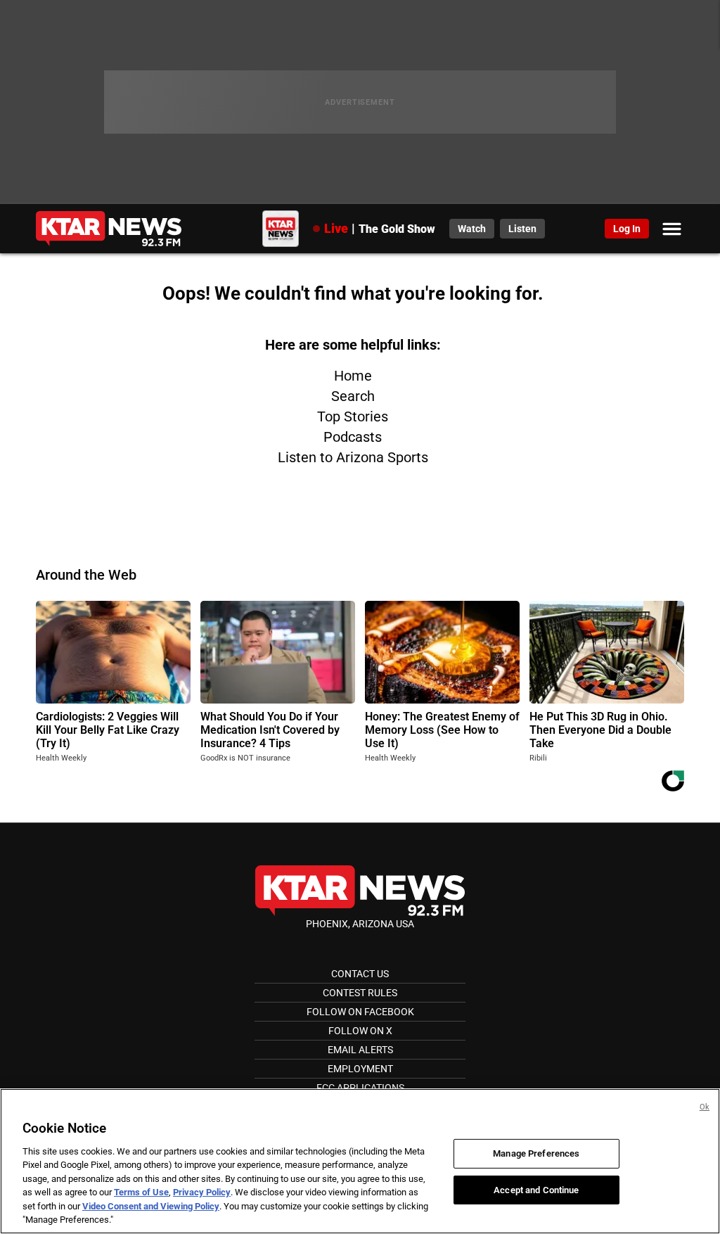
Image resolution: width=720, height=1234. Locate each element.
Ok (704, 1107)
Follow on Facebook (360, 1011)
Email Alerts (360, 1049)
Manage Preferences (536, 1153)
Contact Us (360, 973)
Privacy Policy (202, 1192)
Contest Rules (360, 992)
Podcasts (352, 436)
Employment (360, 1068)
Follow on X (360, 1030)
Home (353, 375)
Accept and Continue (536, 1189)
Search (353, 396)
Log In (627, 228)
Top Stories (352, 416)
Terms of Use (141, 1192)
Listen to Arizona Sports (353, 457)
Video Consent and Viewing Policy (150, 1206)
